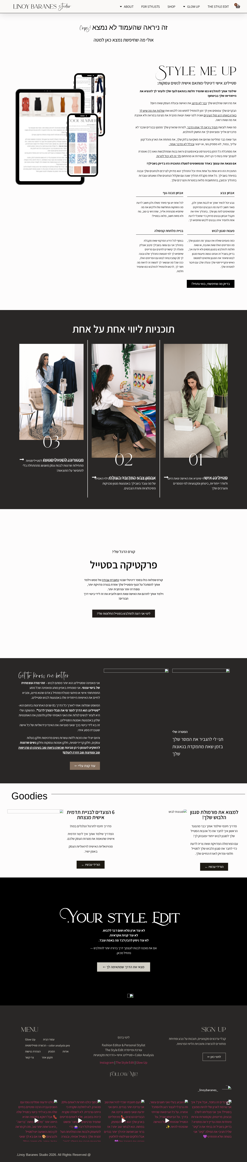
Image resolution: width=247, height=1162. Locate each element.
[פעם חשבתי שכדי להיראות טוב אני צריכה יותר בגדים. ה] (123, 1121)
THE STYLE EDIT (218, 6)
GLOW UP (193, 6)
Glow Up (141, 1062)
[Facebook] (228, 1155)
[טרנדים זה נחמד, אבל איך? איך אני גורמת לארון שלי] (211, 1121)
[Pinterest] (207, 1155)
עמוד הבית (48, 1039)
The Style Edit (125, 1062)
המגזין (51, 1051)
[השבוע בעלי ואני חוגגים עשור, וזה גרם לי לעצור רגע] (167, 1121)
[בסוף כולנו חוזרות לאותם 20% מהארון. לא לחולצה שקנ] (80, 1121)
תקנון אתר (47, 1057)
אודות (66, 1051)
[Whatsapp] (214, 1155)
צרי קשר (29, 1057)
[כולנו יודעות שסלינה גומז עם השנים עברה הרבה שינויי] (36, 1121)
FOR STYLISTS (150, 6)
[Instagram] (221, 1155)
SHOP (171, 6)
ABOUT (129, 6)
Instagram (107, 1062)
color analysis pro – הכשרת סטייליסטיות (47, 1045)
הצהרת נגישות (33, 1051)
